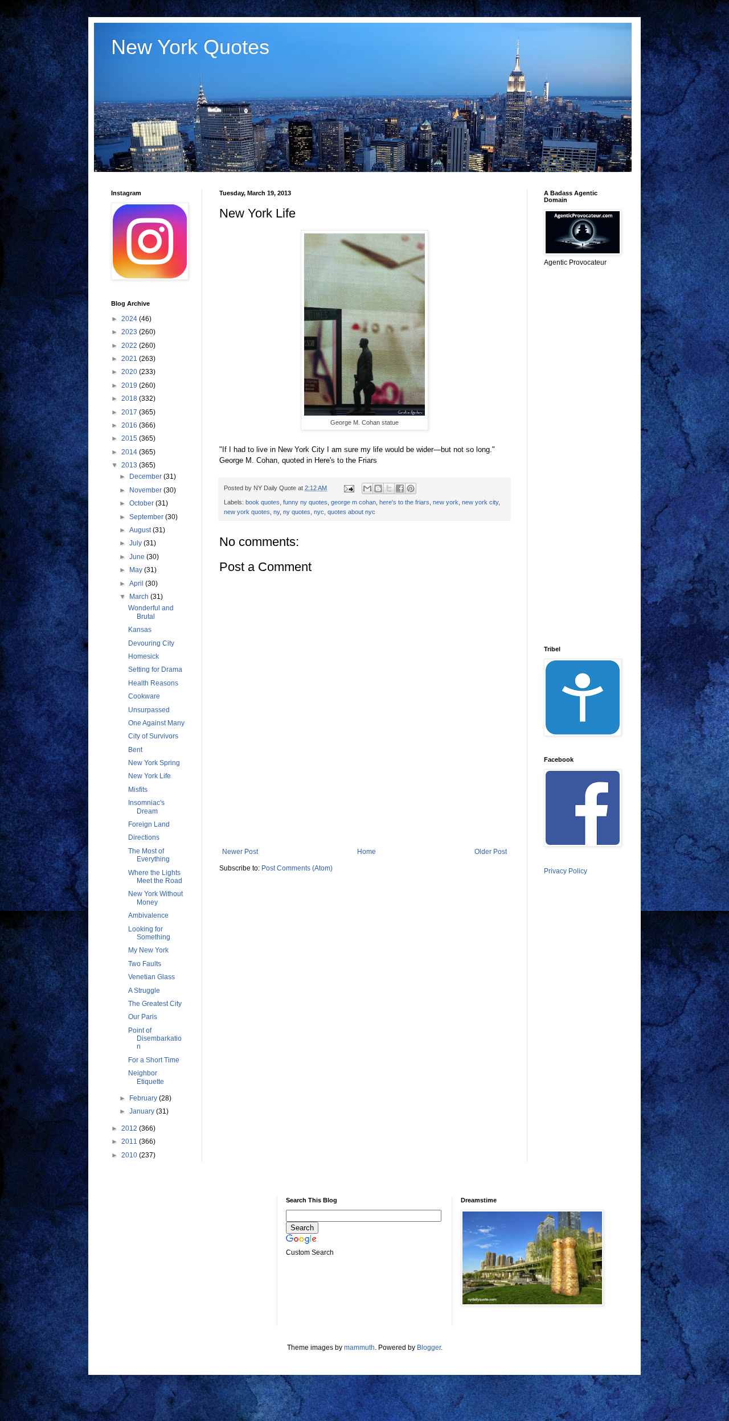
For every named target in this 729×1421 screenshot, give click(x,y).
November (146, 490)
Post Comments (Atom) (297, 868)
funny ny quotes (305, 502)
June (137, 557)
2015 (130, 438)
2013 (130, 465)
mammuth (359, 1348)
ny (276, 511)
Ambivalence (148, 915)
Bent (135, 750)
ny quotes (296, 511)
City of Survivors (153, 736)
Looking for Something (149, 933)
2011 (130, 1141)
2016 (130, 425)
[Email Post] (348, 487)
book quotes (262, 502)
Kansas (139, 630)
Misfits (138, 790)
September (147, 517)
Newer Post (240, 852)
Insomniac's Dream (146, 807)
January (142, 1111)
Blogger (429, 1348)
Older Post (490, 852)
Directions (143, 837)
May (136, 570)
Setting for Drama (155, 669)
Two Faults (144, 964)
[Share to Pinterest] (410, 488)
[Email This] (367, 488)
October (142, 503)
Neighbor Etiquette (146, 1077)
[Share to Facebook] (400, 488)
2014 (130, 452)
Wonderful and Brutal (151, 612)
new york (445, 502)
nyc (319, 511)
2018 (130, 399)
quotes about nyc (351, 511)
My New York (148, 950)
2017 (130, 412)
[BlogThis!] (378, 488)
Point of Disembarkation (155, 1038)
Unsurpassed (149, 710)
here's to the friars (404, 502)
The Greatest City (155, 1004)
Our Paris (142, 1017)
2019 (130, 385)
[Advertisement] (589, 455)
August (141, 530)
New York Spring (154, 763)
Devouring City (151, 643)
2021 (130, 359)
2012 (130, 1128)
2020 (130, 372)
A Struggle (144, 991)
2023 (130, 332)
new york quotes (247, 511)
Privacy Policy (565, 871)
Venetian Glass (151, 977)
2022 (130, 346)
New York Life (149, 776)
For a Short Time (153, 1060)
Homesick (143, 656)
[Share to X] (389, 488)
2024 (130, 319)
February (144, 1098)
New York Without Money (155, 898)
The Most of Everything (149, 855)
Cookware (144, 696)
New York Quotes (190, 47)
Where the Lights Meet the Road (155, 877)
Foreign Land (149, 824)
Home (366, 852)
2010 (130, 1155)
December (146, 476)
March (139, 597)
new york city (480, 502)
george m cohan (353, 502)
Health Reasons (153, 683)
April (137, 584)
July (136, 543)
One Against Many (156, 723)
